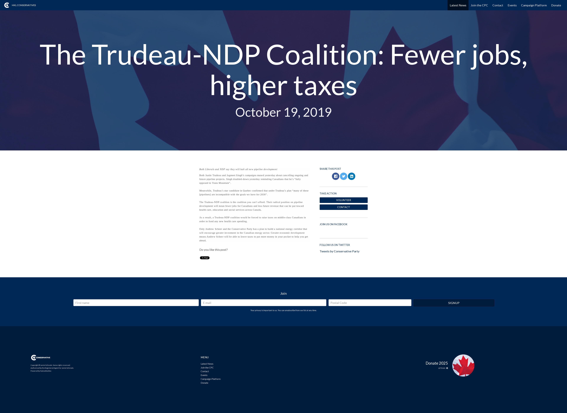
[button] (335, 176)
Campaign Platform (534, 5)
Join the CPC (479, 5)
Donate (556, 5)
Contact (497, 5)
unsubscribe (290, 310)
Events (512, 5)
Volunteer (343, 200)
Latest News (458, 5)
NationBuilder (45, 371)
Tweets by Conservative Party (339, 251)
